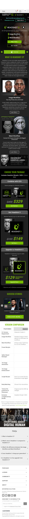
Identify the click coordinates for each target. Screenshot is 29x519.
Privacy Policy (5, 513)
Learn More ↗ (14, 112)
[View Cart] (16, 11)
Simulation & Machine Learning (9, 491)
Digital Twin (4, 492)
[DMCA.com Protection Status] (6, 511)
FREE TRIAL (14, 42)
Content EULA (19, 513)
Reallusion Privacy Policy (15, 506)
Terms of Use (12, 514)
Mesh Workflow (15, 38)
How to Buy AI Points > (21, 405)
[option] (14, 20)
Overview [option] (16, 52)
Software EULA (12, 513)
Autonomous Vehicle (21, 491)
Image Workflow (15, 34)
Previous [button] (1, 20)
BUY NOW (14, 45)
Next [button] (28, 20)
